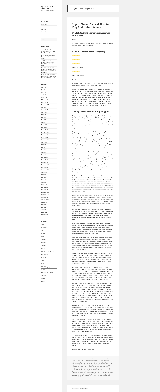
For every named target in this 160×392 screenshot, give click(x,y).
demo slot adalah (79, 363)
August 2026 (44, 87)
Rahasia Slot (44, 19)
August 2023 (44, 172)
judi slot (43, 263)
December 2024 (45, 132)
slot (42, 230)
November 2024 (45, 134)
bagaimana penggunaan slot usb (80, 362)
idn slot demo (105, 368)
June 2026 (43, 90)
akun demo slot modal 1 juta (86, 360)
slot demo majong (82, 372)
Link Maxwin (44, 254)
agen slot (43, 278)
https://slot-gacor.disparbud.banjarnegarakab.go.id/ (49, 268)
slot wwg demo (83, 374)
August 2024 (44, 142)
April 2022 (43, 209)
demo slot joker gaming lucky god (103, 365)
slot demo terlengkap (92, 372)
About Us (43, 29)
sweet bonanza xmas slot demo (92, 375)
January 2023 (44, 189)
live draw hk (44, 227)
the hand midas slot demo (78, 377)
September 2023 (45, 169)
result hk (43, 242)
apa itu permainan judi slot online (101, 360)
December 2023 (45, 162)
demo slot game (80, 365)
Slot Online (44, 24)
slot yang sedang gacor (107, 374)
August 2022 (44, 202)
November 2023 (45, 164)
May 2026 (43, 92)
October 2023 (44, 167)
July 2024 (43, 144)
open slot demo (79, 369)
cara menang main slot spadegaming (97, 362)
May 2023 (43, 179)
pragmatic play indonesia (47, 272)
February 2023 (44, 187)
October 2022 (44, 197)
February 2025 (44, 127)
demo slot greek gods (89, 365)
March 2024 (44, 154)
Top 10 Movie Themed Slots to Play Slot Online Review (90, 25)
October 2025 (44, 110)
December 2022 (45, 192)
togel (42, 236)
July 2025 (43, 115)
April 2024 (43, 152)
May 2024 (43, 149)
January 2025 (44, 129)
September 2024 (45, 139)
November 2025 (45, 107)
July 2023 (43, 174)
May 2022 (43, 207)
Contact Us (43, 32)
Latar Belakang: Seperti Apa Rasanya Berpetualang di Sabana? (48, 57)
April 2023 (43, 182)
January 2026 (44, 102)
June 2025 (43, 117)
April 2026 (43, 95)
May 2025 (43, 119)
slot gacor (43, 239)
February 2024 (44, 157)
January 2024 (44, 159)
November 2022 (45, 194)
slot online (43, 275)
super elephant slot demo (78, 375)
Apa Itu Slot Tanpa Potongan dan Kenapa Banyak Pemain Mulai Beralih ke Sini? (48, 51)
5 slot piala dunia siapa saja (97, 359)
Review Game (44, 21)
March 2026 (44, 97)
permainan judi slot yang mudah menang (94, 369)
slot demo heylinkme (93, 371)
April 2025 (43, 122)
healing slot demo (98, 368)
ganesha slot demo (88, 368)
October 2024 (44, 137)
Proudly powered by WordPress (80, 388)
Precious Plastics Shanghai (48, 7)
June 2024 (43, 147)
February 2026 (44, 100)
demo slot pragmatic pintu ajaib (79, 366)
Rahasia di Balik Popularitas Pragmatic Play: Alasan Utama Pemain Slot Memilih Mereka (48, 76)
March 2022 (44, 212)
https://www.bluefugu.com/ (47, 251)
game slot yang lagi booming (95, 366)
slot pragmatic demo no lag (104, 372)
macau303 (43, 257)
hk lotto (43, 233)
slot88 (42, 224)
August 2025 (44, 112)
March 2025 (44, 124)
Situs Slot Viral (85, 359)
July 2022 (43, 204)
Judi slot (43, 281)
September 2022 (45, 199)
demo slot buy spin (95, 363)
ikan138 (43, 248)
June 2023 (43, 177)
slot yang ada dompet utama (94, 374)
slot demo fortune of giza (81, 371)
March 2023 (44, 184)
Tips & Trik (44, 26)
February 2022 (44, 214)
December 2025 (45, 105)
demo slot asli (87, 363)
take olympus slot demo (106, 375)
